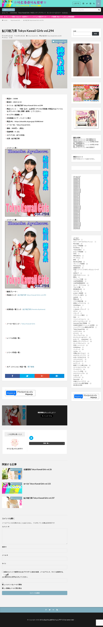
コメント (5, 526)
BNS (76, 259)
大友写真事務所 (79, 281)
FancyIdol (77, 379)
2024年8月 (76, 212)
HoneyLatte (78, 266)
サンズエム (78, 257)
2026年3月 (76, 185)
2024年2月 (76, 220)
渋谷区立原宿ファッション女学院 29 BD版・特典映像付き (86, 145)
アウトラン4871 (80, 295)
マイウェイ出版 (79, 279)
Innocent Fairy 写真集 (81, 323)
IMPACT (77, 273)
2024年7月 (76, 213)
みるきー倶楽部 (79, 293)
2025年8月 (76, 195)
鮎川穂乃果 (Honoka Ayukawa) (34, 309)
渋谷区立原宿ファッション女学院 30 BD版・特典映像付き (86, 142)
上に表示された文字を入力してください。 (15, 577)
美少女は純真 (79, 262)
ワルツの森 (78, 287)
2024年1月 (76, 221)
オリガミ (77, 333)
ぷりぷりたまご (79, 359)
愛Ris (76, 277)
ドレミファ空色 (79, 371)
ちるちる (65, 13)
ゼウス (76, 311)
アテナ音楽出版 (79, 301)
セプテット (78, 363)
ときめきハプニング (81, 309)
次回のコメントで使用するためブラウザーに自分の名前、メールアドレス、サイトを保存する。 (34, 572)
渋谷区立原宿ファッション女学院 (85, 325)
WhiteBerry (78, 255)
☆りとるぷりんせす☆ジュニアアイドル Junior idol (57, 620)
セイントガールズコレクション (84, 241)
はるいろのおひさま (81, 357)
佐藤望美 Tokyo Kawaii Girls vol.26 (38, 469)
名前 (4, 547)
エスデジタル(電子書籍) (82, 383)
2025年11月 (77, 191)
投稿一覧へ (46, 443)
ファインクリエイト (81, 319)
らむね (76, 351)
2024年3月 (76, 219)
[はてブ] (56, 376)
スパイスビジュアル (81, 367)
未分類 (75, 385)
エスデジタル (79, 331)
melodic (77, 297)
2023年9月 (76, 227)
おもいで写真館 (79, 245)
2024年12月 (77, 206)
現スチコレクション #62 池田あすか (84, 139)
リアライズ (78, 377)
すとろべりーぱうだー (54, 13)
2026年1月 (76, 188)
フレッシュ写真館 (80, 264)
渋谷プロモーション (81, 275)
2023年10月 (77, 226)
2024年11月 (77, 207)
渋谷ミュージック (80, 345)
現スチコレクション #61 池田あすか (84, 140)
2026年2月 (76, 186)
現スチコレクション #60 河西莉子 (84, 147)
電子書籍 (31, 367)
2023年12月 (77, 223)
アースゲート (79, 369)
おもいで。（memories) (9, 13)
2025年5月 (76, 199)
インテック (78, 349)
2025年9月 (76, 193)
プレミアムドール (80, 335)
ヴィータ (77, 307)
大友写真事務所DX (80, 283)
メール (5, 555)
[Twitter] (27, 376)
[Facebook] (12, 376)
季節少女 (77, 299)
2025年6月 (76, 198)
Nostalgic (77, 243)
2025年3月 (76, 202)
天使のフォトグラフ (81, 381)
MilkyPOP (77, 239)
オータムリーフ (79, 361)
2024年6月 (76, 214)
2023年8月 (76, 228)
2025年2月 (76, 203)
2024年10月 (77, 209)
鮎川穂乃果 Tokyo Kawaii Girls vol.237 (39, 498)
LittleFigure (78, 305)
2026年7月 (76, 179)
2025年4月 (76, 200)
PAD (76, 317)
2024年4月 (76, 217)
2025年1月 (76, 205)
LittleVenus (78, 347)
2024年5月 (76, 216)
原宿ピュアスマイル (81, 303)
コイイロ (77, 291)
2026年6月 (76, 181)
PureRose (77, 247)
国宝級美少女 (79, 289)
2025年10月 (77, 192)
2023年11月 (77, 224)
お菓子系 (76, 3)
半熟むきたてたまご (81, 353)
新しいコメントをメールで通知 (12, 584)
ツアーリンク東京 (80, 315)
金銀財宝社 (78, 268)
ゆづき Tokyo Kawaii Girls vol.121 (37, 484)
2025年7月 (76, 196)
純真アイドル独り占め (81, 365)
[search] (99, 10)
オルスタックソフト (81, 355)
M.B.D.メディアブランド (38, 13)
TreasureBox (78, 249)
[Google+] (42, 376)
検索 (74, 31)
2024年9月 (76, 210)
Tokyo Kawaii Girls (24, 13)
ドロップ (77, 313)
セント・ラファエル (81, 285)
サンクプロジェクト (81, 343)
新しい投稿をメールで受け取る (12, 588)
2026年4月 (76, 184)
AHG (76, 253)
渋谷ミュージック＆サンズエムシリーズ (86, 270)
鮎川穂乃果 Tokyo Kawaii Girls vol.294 (33, 20)
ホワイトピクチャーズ (81, 321)
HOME (5, 20)
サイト (4, 563)
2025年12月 (77, 189)
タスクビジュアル (80, 373)
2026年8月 (76, 178)
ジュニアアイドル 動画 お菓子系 (84, 327)
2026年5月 (76, 182)
